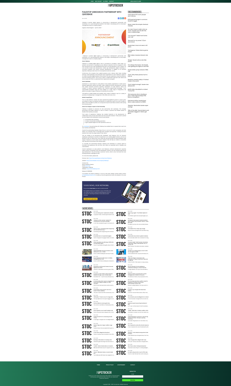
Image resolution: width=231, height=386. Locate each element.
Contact (132, 365)
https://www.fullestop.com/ (93, 168)
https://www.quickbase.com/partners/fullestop (100, 158)
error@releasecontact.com (88, 175)
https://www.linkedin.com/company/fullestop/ (97, 160)
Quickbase (86, 126)
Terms (98, 365)
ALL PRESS (105, 1)
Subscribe (132, 380)
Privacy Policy (110, 365)
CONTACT (111, 1)
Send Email (87, 166)
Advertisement (121, 365)
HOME (92, 1)
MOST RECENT (98, 1)
